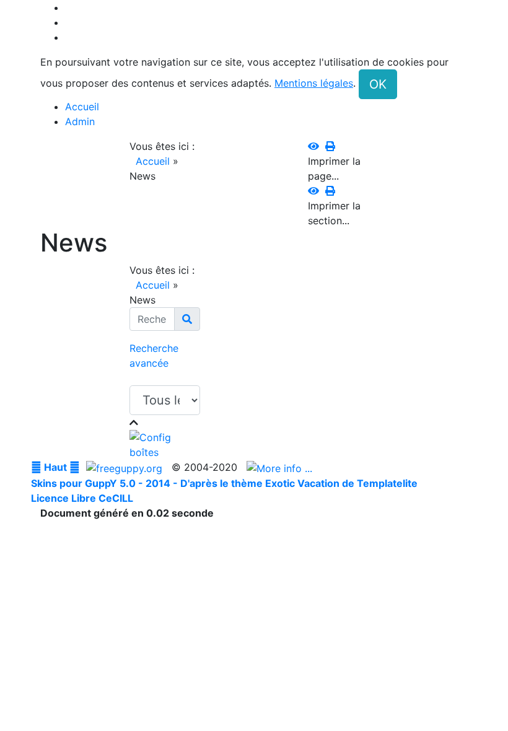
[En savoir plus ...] (281, 467)
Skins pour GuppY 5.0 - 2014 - (105, 483)
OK (378, 84)
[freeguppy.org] (125, 467)
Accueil (153, 161)
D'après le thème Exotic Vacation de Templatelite (299, 483)
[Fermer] (133, 422)
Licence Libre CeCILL (82, 498)
